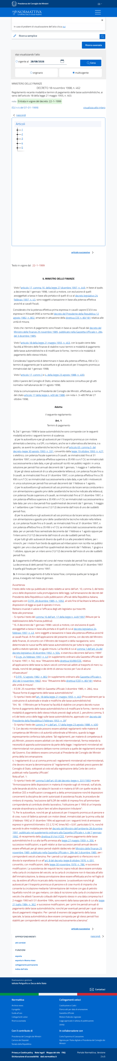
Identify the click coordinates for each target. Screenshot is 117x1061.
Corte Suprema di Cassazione (71, 1036)
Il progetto (16, 1009)
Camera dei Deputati (20, 1040)
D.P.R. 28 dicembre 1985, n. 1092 (46, 601)
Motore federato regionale (70, 1016)
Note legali (40, 1052)
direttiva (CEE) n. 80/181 (79, 681)
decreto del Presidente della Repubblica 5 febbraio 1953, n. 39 (56, 719)
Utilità (61, 1024)
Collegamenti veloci (20, 1016)
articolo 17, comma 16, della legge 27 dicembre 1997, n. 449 (53, 288)
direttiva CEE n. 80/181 (78, 318)
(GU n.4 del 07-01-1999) (25, 107)
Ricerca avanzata (93, 45)
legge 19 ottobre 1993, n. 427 (87, 451)
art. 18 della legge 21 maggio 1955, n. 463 (58, 697)
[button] (62, 61)
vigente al (23, 61)
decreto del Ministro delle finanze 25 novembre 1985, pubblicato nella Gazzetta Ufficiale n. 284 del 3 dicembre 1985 (58, 332)
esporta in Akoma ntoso (25, 960)
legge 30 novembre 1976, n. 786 (67, 864)
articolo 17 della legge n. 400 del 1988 (44, 395)
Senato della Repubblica (21, 1043)
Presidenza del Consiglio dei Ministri (26, 1036)
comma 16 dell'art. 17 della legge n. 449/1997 (60, 617)
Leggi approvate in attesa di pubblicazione (76, 1020)
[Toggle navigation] (98, 12)
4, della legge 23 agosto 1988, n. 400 (64, 375)
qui (64, 26)
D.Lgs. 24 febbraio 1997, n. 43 (32, 657)
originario (38, 73)
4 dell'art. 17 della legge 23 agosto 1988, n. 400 (72, 725)
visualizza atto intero (94, 107)
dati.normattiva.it (48, 1056)
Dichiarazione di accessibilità (25, 1056)
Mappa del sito (53, 1052)
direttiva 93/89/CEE (70, 661)
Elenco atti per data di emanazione (73, 1009)
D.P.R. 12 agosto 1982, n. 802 (32, 677)
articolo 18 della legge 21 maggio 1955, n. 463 (45, 343)
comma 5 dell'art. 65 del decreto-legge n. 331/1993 (63, 780)
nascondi (21, 115)
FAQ (63, 1052)
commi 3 (40, 725)
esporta (18, 956)
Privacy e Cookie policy (22, 1052)
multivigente (82, 73)
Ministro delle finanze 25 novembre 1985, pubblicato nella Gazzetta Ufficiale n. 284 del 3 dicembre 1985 (57, 850)
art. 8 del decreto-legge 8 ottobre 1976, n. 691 (69, 860)
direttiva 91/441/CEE (52, 836)
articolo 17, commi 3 (32, 375)
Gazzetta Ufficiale (66, 1012)
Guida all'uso (17, 1012)
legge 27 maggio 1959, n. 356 (78, 840)
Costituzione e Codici (67, 1005)
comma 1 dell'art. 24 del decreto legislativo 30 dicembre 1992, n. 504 (57, 651)
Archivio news (17, 1005)
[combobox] (59, 36)
